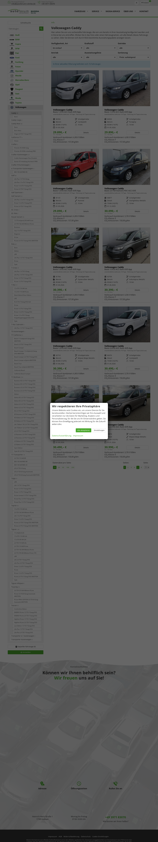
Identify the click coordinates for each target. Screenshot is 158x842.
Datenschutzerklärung (61, 435)
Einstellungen (99, 430)
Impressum (78, 435)
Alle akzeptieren (83, 430)
